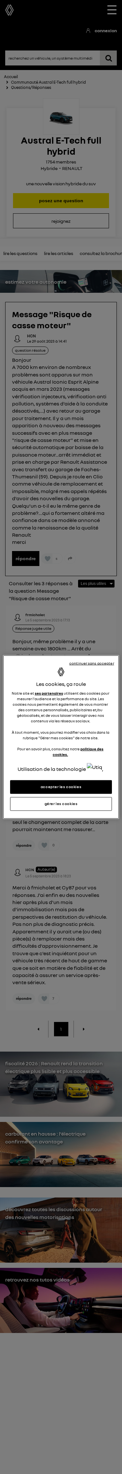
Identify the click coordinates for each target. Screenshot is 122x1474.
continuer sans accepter (91, 663)
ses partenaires (49, 693)
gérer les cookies (61, 803)
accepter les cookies (61, 787)
